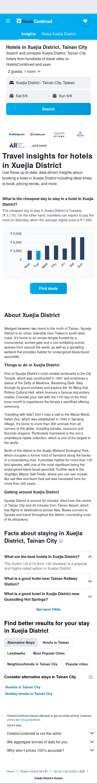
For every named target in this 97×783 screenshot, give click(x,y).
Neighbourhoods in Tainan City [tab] (32, 664)
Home (10, 771)
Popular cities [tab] (77, 664)
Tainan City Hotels (65, 771)
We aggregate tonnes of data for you (37, 741)
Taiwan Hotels (29, 771)
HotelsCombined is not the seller (34, 733)
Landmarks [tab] (16, 653)
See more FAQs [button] (48, 609)
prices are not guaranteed (23, 719)
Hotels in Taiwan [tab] (56, 642)
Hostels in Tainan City (22, 687)
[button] (8, 21)
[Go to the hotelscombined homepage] (34, 21)
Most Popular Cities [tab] (49, 653)
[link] (48, 288)
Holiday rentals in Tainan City (29, 693)
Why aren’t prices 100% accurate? (35, 750)
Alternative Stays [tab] (21, 642)
